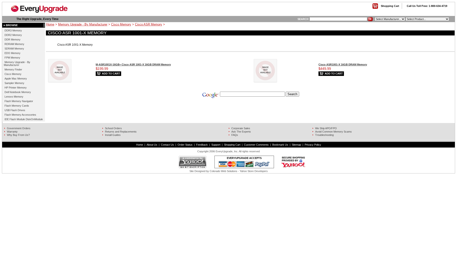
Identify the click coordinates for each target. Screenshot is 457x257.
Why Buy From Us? (18, 134)
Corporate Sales (240, 128)
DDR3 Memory (13, 30)
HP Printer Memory (16, 87)
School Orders (113, 128)
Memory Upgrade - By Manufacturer (17, 63)
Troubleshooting (324, 134)
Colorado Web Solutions (223, 171)
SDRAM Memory (14, 48)
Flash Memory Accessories (20, 114)
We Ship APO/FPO (326, 128)
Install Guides (113, 134)
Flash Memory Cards (17, 105)
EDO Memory (12, 53)
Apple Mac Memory (16, 78)
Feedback (202, 144)
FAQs (234, 134)
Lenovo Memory (14, 96)
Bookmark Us (280, 144)
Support (215, 144)
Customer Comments (256, 144)
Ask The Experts (241, 131)
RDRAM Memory (14, 44)
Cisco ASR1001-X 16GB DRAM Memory (342, 64)
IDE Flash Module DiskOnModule (24, 119)
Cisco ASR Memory (148, 24)
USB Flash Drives (15, 110)
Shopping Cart (390, 6)
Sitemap (296, 144)
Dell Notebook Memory (18, 92)
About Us (152, 144)
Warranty (12, 131)
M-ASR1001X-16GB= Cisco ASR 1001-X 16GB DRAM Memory (133, 64)
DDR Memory (12, 39)
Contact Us (167, 144)
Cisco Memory (13, 74)
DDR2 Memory (13, 35)
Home (50, 24)
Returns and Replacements (121, 131)
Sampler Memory (14, 83)
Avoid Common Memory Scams (333, 131)
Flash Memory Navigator (19, 101)
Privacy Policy (313, 144)
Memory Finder (13, 69)
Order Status (185, 144)
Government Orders (18, 128)
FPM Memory (12, 57)
